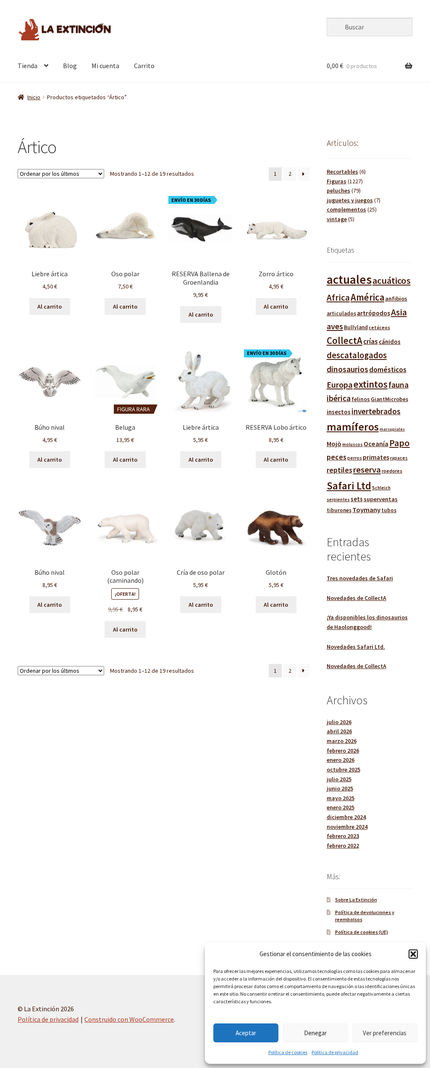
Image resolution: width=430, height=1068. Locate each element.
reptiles (339, 470)
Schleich (381, 488)
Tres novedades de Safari (360, 578)
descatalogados (357, 355)
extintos (371, 384)
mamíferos (353, 427)
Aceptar (246, 1033)
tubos (388, 510)
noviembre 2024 (347, 826)
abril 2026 (339, 731)
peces (336, 457)
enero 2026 (340, 760)
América (367, 297)
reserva (367, 469)
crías (370, 341)
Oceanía (376, 443)
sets (357, 499)
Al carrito (49, 306)
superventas (381, 499)
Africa (338, 297)
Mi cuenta (105, 65)
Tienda (27, 65)
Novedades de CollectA (356, 598)
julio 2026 (339, 722)
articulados (341, 313)
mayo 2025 (340, 798)
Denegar (315, 1033)
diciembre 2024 (346, 817)
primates (376, 457)
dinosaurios (347, 369)
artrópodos (373, 313)
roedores (392, 471)
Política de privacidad (335, 1052)
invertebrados (376, 411)
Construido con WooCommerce (129, 1019)
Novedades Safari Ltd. (356, 646)
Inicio (33, 97)
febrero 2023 (343, 836)
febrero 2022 (343, 845)
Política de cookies (287, 1052)
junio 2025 (340, 788)
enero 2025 (340, 807)
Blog (70, 65)
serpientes (338, 499)
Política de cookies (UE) (361, 932)
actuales (349, 279)
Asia (399, 312)
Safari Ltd (349, 485)
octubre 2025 (343, 769)
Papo (399, 443)
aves (335, 326)
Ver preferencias (384, 1033)
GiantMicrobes (389, 399)
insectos (339, 412)
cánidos (390, 342)
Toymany (366, 509)
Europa (340, 384)
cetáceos (379, 327)
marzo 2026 (342, 741)
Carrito (144, 65)
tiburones (339, 510)
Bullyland (356, 327)
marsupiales (392, 429)
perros (354, 458)
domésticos (387, 369)
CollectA (344, 340)
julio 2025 (339, 779)
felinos (360, 399)
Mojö (334, 443)
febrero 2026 (343, 750)
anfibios (396, 298)
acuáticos (391, 280)
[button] (413, 954)
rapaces (399, 458)
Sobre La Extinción (356, 899)
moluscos (352, 444)
